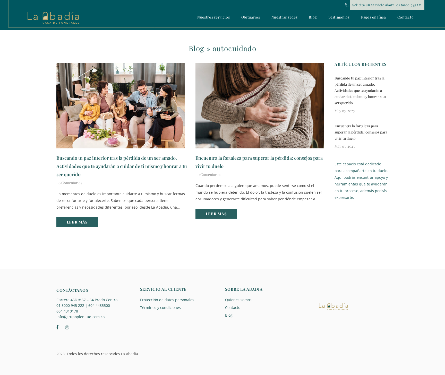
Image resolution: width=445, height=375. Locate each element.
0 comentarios (70, 182)
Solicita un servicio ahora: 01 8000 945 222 (387, 5)
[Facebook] (57, 327)
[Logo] (53, 18)
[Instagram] (67, 327)
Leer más (77, 222)
